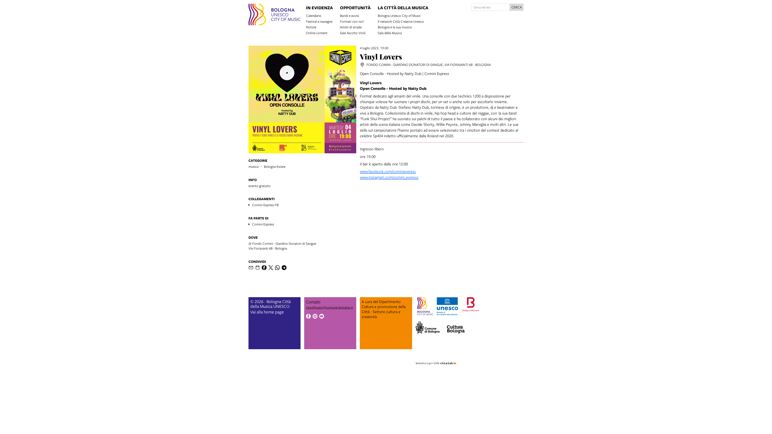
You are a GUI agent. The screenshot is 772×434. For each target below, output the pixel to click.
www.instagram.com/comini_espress (389, 177)
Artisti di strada (351, 27)
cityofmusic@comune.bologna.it (329, 307)
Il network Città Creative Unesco (401, 21)
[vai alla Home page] (274, 15)
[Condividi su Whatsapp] (277, 267)
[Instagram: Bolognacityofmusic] (315, 317)
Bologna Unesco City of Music (399, 15)
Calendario (313, 15)
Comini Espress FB (265, 205)
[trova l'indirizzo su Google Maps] (362, 64)
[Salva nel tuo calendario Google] (257, 267)
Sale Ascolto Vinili (352, 33)
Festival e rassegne (319, 21)
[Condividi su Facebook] (264, 267)
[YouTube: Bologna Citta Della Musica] (321, 317)
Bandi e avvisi (349, 15)
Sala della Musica (390, 33)
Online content (316, 33)
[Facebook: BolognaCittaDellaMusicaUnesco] (308, 317)
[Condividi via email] (250, 267)
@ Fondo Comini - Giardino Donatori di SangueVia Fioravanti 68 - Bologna (282, 246)
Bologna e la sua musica (395, 27)
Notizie (311, 27)
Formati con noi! (352, 21)
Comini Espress (263, 224)
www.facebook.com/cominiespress (388, 171)
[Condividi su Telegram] (284, 267)
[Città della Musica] (456, 327)
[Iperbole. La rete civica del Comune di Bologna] (429, 328)
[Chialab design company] (436, 360)
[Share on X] (270, 267)
